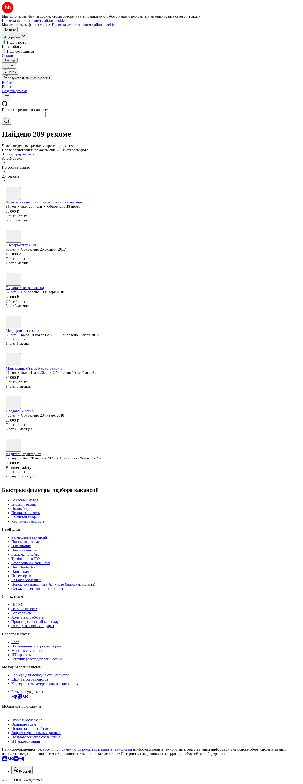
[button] (7, 82)
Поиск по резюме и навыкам (25, 110)
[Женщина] (13, 322)
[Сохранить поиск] (6, 121)
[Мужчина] (13, 193)
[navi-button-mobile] (6, 97)
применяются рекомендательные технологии (95, 749)
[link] (10, 72)
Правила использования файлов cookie (83, 25)
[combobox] (24, 114)
